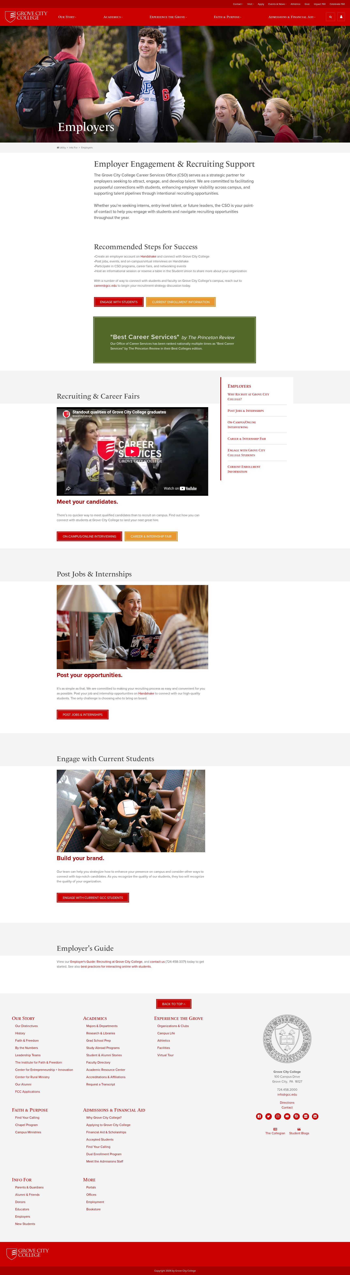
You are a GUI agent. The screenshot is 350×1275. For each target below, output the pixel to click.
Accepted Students (99, 1140)
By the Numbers (26, 1048)
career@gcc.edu (105, 286)
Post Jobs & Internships (246, 410)
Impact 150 (319, 4)
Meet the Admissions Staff (104, 1161)
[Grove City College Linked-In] (315, 1116)
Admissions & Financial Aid (114, 1110)
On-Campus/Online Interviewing (242, 424)
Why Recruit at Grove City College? (248, 396)
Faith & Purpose (30, 1110)
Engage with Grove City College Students (246, 452)
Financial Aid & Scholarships (106, 1132)
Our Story (23, 1018)
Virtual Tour (165, 1055)
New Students (25, 1224)
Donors (20, 1202)
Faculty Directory (98, 1062)
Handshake (148, 256)
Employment (95, 1202)
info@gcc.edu (287, 1095)
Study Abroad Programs (103, 1048)
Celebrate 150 (337, 4)
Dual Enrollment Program (104, 1154)
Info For (73, 147)
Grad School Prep (98, 1041)
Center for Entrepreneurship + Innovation (44, 1070)
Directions (287, 1103)
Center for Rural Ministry (32, 1077)
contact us (157, 962)
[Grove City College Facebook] (259, 1116)
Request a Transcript (100, 1084)
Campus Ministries (28, 1132)
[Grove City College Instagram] (278, 1116)
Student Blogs (299, 1133)
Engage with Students (119, 302)
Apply (261, 4)
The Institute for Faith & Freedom (38, 1062)
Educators (22, 1209)
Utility (63, 147)
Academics (95, 1018)
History (20, 1033)
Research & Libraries (100, 1033)
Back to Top (172, 1004)
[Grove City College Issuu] (296, 1116)
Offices (91, 1195)
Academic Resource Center (105, 1070)
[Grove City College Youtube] (287, 1116)
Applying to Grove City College (108, 1125)
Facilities (163, 1048)
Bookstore (93, 1209)
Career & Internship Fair (247, 438)
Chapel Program (26, 1125)
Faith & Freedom (27, 1041)
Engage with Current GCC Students (93, 898)
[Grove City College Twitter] (268, 1116)
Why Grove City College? (104, 1118)
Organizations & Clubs (173, 1026)
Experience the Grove (178, 1018)
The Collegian (275, 1133)
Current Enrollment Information (181, 302)
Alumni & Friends (27, 1195)
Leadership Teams (28, 1055)
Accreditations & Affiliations (105, 1077)
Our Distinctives (26, 1026)
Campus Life (166, 1033)
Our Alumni (23, 1084)
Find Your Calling (27, 1118)
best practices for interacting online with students (116, 967)
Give (307, 4)
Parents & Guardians (29, 1187)
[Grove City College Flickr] (306, 1116)
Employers (87, 147)
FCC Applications (27, 1092)
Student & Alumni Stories (104, 1055)
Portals (91, 1187)
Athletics (295, 4)
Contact (287, 1107)
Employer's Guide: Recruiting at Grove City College (106, 962)
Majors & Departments (101, 1026)
